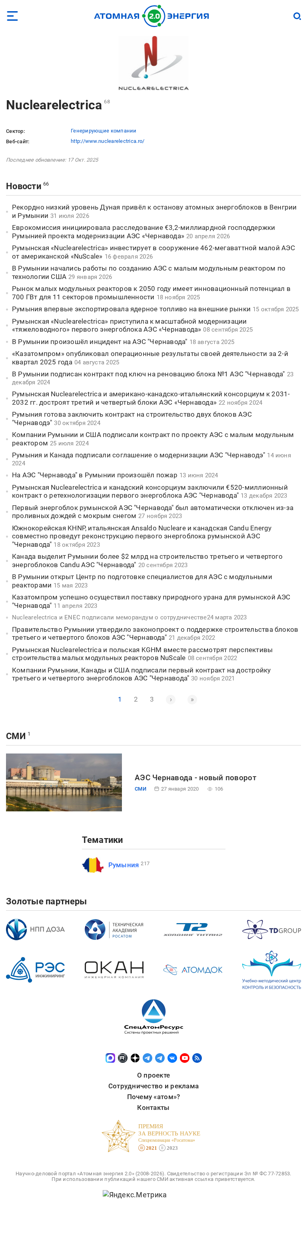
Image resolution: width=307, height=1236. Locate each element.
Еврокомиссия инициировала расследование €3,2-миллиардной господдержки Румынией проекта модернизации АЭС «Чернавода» (143, 231)
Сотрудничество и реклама (153, 1086)
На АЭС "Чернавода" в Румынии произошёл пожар (94, 475)
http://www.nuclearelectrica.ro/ (107, 141)
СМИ (16, 736)
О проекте (153, 1075)
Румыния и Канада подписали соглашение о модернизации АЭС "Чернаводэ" (138, 455)
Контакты (153, 1107)
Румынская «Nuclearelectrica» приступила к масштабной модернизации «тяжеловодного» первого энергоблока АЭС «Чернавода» (129, 325)
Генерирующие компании (104, 131)
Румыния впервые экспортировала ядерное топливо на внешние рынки (131, 309)
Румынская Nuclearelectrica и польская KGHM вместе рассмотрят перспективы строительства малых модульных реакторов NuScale (142, 654)
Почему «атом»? (153, 1097)
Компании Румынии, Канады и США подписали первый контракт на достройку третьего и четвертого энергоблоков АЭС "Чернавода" (141, 674)
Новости (23, 186)
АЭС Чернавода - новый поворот (195, 777)
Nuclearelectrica (54, 105)
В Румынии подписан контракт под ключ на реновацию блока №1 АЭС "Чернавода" (148, 374)
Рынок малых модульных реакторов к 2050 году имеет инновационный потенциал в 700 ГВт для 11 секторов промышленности (151, 293)
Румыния (123, 865)
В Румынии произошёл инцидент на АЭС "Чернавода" (99, 342)
